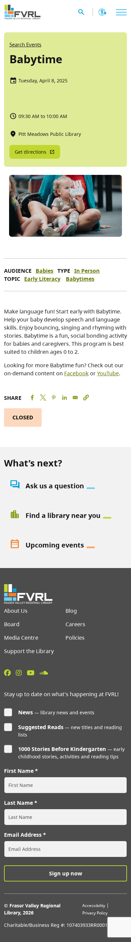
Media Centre (21, 637)
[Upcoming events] (65, 545)
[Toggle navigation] (119, 12)
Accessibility (93, 905)
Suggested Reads (40, 727)
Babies (44, 270)
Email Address (23, 834)
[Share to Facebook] (32, 397)
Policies (75, 637)
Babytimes (80, 278)
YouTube (108, 373)
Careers (75, 624)
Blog (71, 610)
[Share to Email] (75, 397)
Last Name (18, 802)
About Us (16, 610)
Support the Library (29, 651)
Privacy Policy (94, 913)
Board (11, 624)
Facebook (76, 373)
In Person (87, 270)
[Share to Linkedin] (64, 397)
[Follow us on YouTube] (31, 673)
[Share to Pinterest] (54, 397)
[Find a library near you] (65, 515)
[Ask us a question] (65, 486)
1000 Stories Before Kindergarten (62, 749)
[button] (86, 397)
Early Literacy (42, 278)
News (25, 712)
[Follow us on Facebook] (7, 673)
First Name (19, 771)
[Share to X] (43, 397)
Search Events (25, 44)
